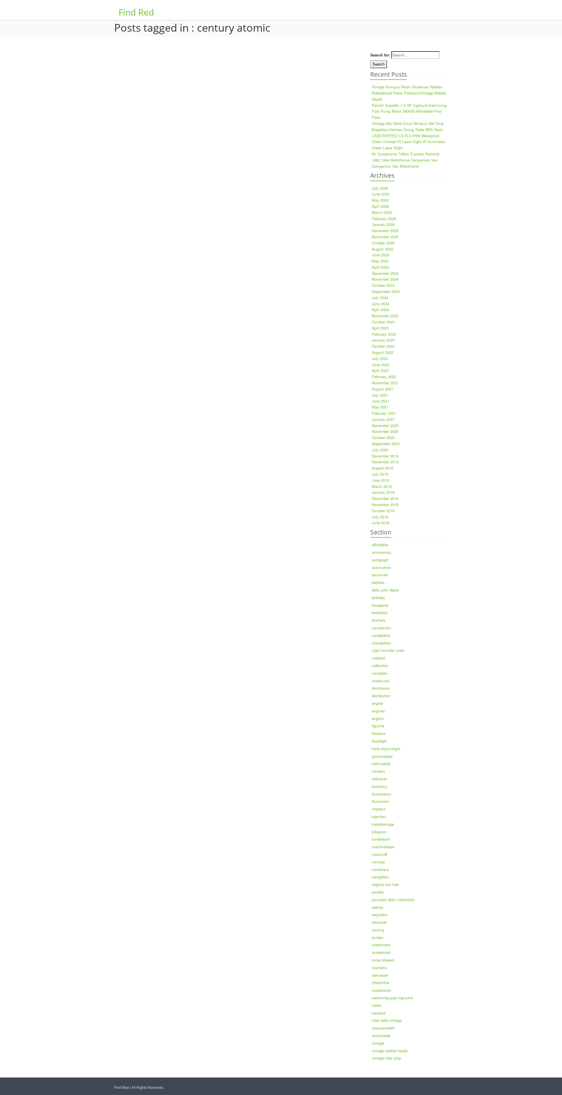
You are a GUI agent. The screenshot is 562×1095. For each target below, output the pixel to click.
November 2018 (385, 504)
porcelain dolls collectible (393, 899)
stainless (379, 967)
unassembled (383, 1028)
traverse (378, 1013)
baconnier (380, 575)
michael (378, 862)
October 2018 (383, 510)
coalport (378, 658)
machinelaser (383, 846)
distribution (381, 695)
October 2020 (383, 437)
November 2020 (385, 431)
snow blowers (383, 960)
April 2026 (380, 206)
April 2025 (380, 267)
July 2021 (380, 395)
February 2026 (384, 218)
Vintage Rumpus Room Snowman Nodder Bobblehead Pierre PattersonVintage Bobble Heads (409, 93)
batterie (378, 582)
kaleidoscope (383, 824)
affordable (380, 544)
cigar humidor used (388, 650)
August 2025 (382, 249)
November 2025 (385, 236)
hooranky (379, 786)
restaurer (379, 922)
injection (379, 816)
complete (379, 673)
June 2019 (380, 480)
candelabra (381, 635)
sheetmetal (381, 944)
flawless (378, 733)
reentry (377, 907)
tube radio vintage (387, 1020)
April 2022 (380, 370)
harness (378, 771)
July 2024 (380, 297)
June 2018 (380, 522)
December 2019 (385, 456)
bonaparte (380, 605)
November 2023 (385, 315)
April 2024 (380, 309)
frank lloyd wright (386, 748)
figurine (378, 726)
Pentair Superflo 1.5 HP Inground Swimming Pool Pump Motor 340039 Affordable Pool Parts (409, 111)
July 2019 (380, 474)
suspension (381, 990)
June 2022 (380, 364)
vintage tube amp (386, 1058)
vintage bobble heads (390, 1050)
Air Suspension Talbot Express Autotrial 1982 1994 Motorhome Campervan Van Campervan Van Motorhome (405, 160)
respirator (380, 914)
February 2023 (384, 334)
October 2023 (383, 322)
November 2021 (385, 382)
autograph (380, 560)
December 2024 (385, 273)
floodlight (379, 741)
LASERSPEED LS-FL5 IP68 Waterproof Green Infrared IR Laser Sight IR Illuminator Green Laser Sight (408, 142)
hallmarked (381, 763)
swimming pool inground (392, 997)
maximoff (379, 854)
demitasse (380, 688)
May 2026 (380, 200)
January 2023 (383, 340)
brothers (378, 620)
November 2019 (385, 462)
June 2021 (380, 401)
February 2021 (384, 413)
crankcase (380, 680)
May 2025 (380, 261)
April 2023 (380, 328)
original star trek (385, 884)
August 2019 (382, 468)
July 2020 (380, 450)
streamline (380, 982)
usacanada (381, 1035)
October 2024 (383, 285)
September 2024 (386, 291)
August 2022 (382, 352)
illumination (381, 794)
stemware (380, 975)
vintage (378, 1043)
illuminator (380, 801)
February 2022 (384, 376)
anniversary (381, 552)
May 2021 (380, 407)
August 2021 (382, 389)
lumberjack (381, 839)
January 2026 (383, 224)
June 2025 (380, 255)
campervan (381, 627)
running (378, 930)
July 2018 (380, 517)
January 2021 (383, 419)
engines (378, 711)
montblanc (380, 869)
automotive (381, 567)
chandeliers (381, 643)
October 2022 (383, 346)
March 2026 (382, 212)
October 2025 (383, 243)
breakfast (380, 612)
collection (380, 665)
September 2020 (386, 443)
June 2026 (380, 194)
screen (377, 937)
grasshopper (382, 756)
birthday (378, 597)
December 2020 (385, 425)
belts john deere (385, 590)
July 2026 (380, 188)
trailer (376, 1005)
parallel (378, 892)
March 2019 (382, 486)
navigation (380, 877)
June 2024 (380, 303)
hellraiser (379, 779)
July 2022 (380, 358)
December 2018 (385, 498)
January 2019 (383, 492)
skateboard (381, 952)
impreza (378, 809)
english (378, 718)
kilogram (379, 831)
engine (377, 703)
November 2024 (385, 279)
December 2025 (385, 230)
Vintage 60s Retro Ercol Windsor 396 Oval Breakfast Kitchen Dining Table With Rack (407, 126)
